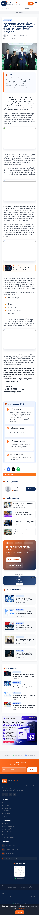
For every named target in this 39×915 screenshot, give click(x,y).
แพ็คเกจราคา (7, 813)
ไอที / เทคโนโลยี (8, 829)
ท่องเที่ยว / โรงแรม (9, 837)
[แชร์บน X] (13, 469)
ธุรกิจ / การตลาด (9, 9)
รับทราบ (20, 912)
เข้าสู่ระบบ (6, 811)
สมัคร (33, 770)
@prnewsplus (10, 854)
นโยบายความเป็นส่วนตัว (9, 897)
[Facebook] (3, 794)
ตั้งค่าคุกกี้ (20, 900)
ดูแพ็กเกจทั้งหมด (13, 565)
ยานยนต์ (6, 834)
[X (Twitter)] (6, 794)
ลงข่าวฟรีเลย (14, 560)
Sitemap (27, 897)
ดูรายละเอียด (21, 908)
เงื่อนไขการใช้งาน (20, 897)
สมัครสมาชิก (7, 808)
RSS (34, 897)
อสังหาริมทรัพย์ (8, 832)
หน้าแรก (6, 803)
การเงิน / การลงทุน (9, 827)
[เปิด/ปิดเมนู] (36, 3)
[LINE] (10, 794)
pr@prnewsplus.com (12, 850)
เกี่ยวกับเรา (7, 805)
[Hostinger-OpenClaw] (19, 730)
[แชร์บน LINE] (18, 469)
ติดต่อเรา (19, 584)
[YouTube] (14, 794)
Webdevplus (5, 894)
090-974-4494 (10, 846)
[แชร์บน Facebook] (8, 469)
